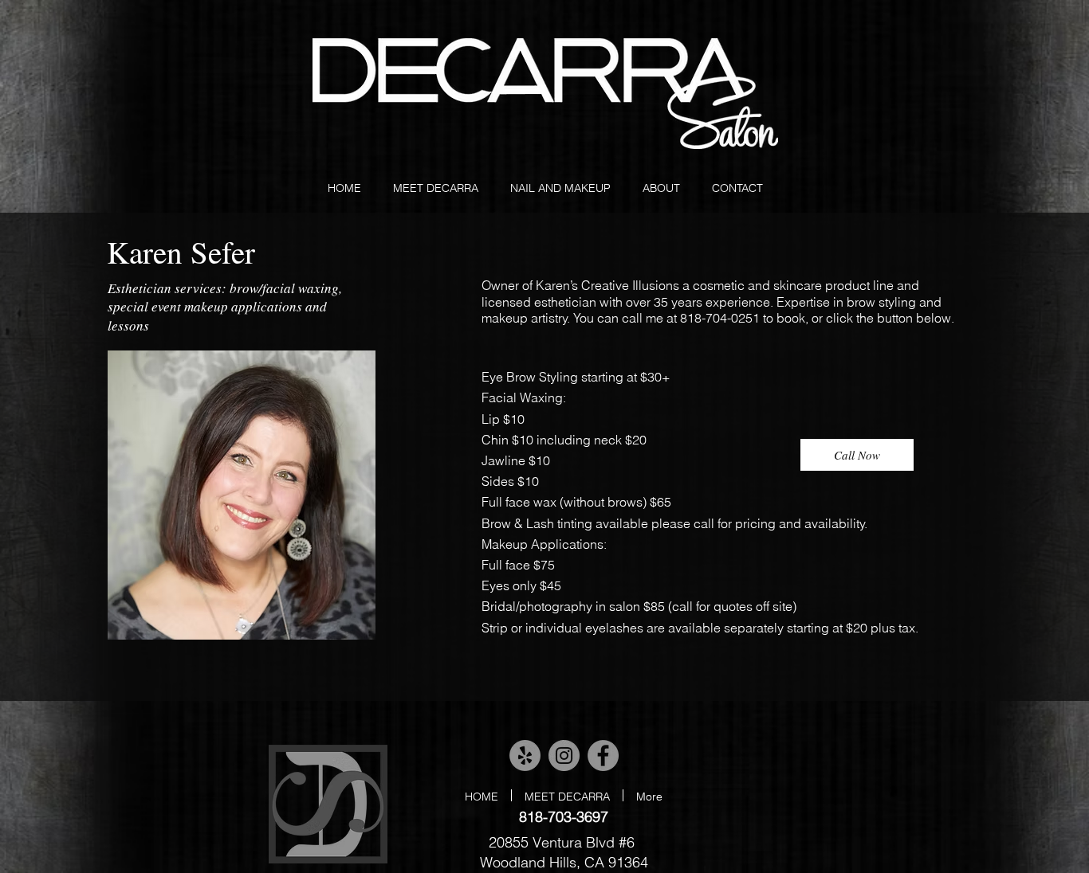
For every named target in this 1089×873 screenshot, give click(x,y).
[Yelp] (525, 755)
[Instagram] (564, 755)
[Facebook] (603, 755)
